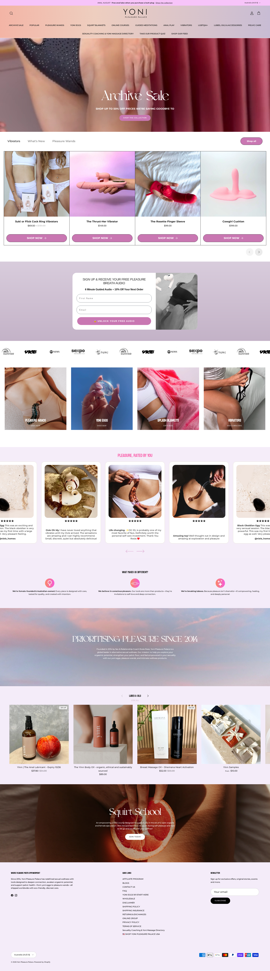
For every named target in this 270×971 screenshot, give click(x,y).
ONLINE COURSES (120, 25)
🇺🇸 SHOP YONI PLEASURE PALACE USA (141, 934)
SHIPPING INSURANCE (133, 910)
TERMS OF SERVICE (131, 926)
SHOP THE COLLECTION (135, 118)
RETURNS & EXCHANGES (134, 914)
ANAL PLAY (168, 25)
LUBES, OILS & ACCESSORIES (228, 25)
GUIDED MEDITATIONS (146, 25)
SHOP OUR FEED (179, 33)
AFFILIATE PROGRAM (132, 879)
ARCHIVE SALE (16, 25)
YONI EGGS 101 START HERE (135, 895)
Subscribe (220, 900)
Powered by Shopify (42, 962)
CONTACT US (128, 887)
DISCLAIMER (128, 903)
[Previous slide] (249, 252)
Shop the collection (164, 4)
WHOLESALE (128, 898)
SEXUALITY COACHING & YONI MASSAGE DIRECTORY (108, 33)
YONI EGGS (75, 25)
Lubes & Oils (135, 696)
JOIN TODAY (135, 837)
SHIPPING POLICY (131, 906)
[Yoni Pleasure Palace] (135, 13)
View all (135, 700)
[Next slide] (258, 252)
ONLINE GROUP (130, 918)
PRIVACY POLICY (130, 922)
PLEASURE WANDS (54, 25)
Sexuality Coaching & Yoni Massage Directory (143, 930)
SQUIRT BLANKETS (96, 25)
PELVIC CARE (254, 25)
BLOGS (125, 883)
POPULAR (34, 25)
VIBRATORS (186, 25)
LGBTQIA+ (203, 25)
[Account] (251, 13)
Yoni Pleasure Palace (25, 962)
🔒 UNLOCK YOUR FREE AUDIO (114, 321)
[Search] (11, 13)
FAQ (124, 891)
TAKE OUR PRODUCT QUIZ (152, 33)
